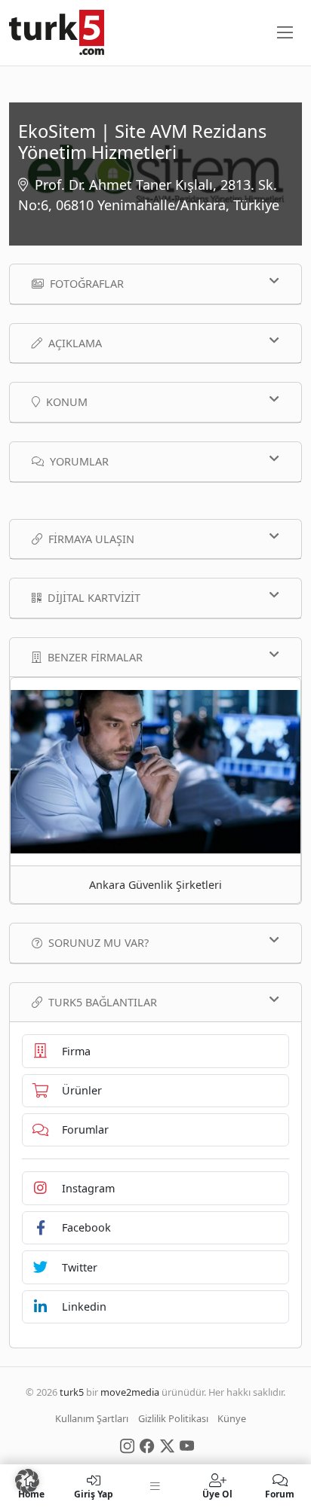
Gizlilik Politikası (173, 1418)
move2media (129, 1392)
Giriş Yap (93, 1493)
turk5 (72, 1392)
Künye (231, 1418)
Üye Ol (217, 1493)
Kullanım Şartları (91, 1418)
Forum (279, 1493)
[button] (27, 1481)
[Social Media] (127, 1445)
